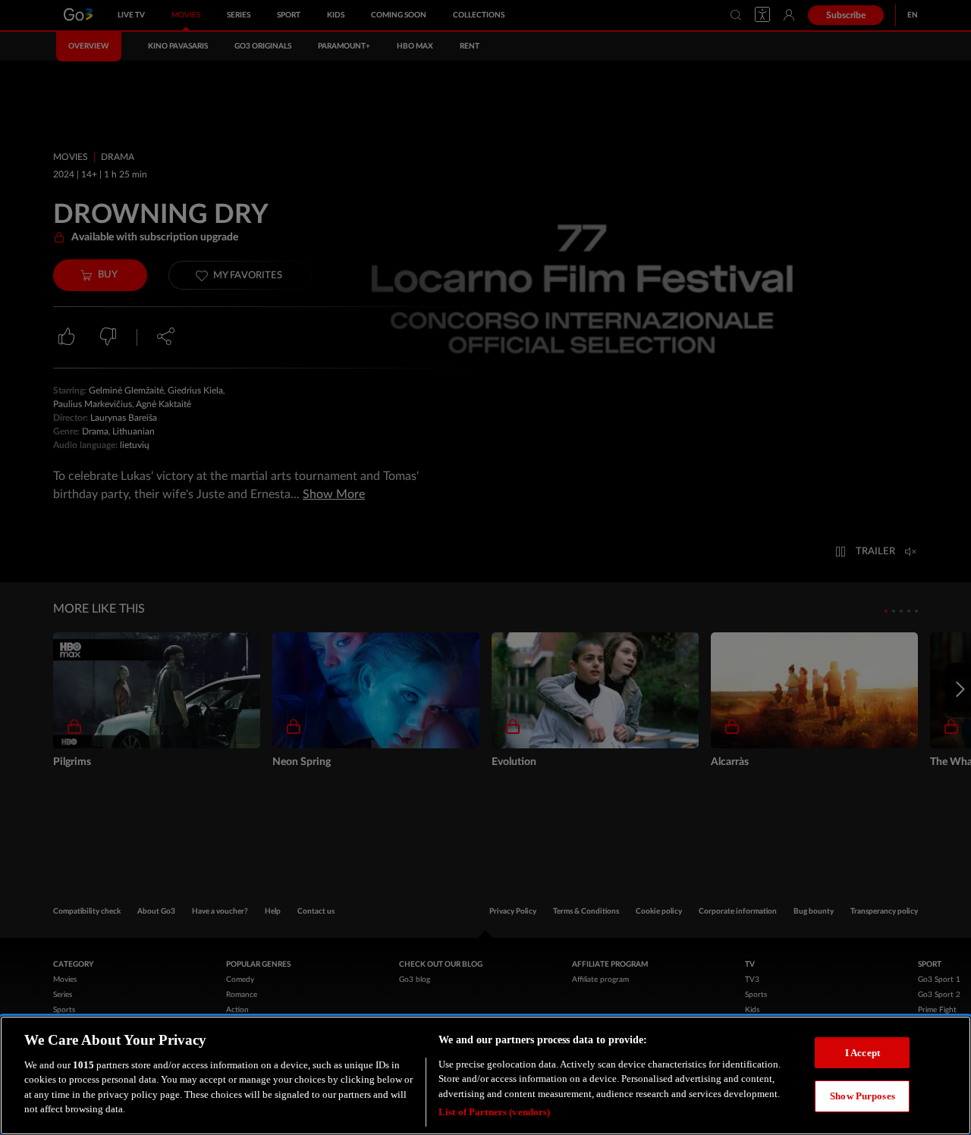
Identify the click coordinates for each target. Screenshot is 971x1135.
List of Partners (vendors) (494, 1112)
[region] (485, 1075)
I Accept (862, 1052)
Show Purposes (862, 1096)
